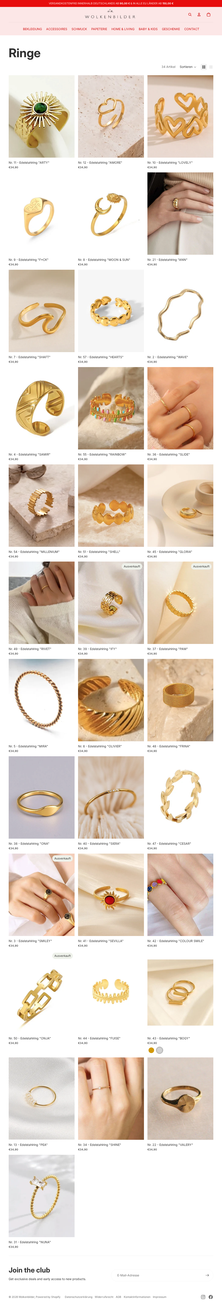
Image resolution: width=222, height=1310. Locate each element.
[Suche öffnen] (190, 14)
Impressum (159, 1297)
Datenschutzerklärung (78, 1297)
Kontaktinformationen (137, 1297)
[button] (188, 67)
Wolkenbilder (26, 1297)
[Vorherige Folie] (15, 213)
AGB (118, 1297)
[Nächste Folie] (68, 213)
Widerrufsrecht (104, 1297)
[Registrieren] (207, 1275)
